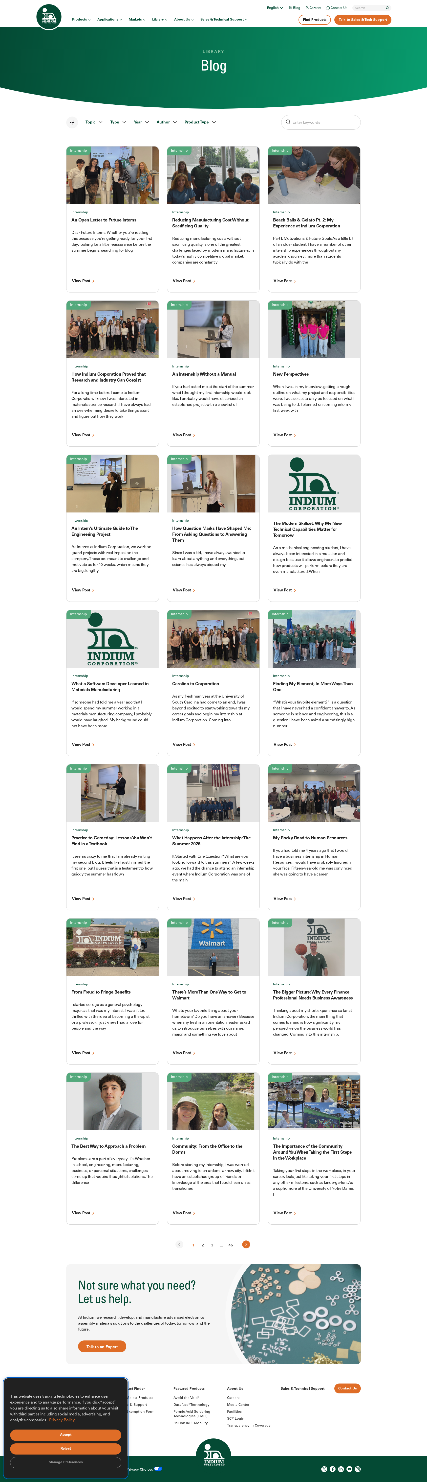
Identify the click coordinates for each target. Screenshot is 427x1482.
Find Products (314, 20)
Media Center (238, 1405)
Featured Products (189, 1389)
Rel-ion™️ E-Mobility (190, 1423)
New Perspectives (291, 374)
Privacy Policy (62, 1420)
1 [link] (193, 1245)
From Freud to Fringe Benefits (101, 992)
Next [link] (246, 1244)
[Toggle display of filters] (72, 122)
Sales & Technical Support (222, 20)
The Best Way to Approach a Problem (108, 1146)
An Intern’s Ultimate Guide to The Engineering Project (104, 532)
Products (79, 20)
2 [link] (203, 1245)
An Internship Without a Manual (204, 374)
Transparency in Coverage (249, 1426)
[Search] (387, 8)
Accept (66, 1435)
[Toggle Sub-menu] (281, 7)
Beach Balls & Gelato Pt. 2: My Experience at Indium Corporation (306, 223)
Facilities (234, 1412)
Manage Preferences (66, 1462)
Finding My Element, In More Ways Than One (313, 687)
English (273, 8)
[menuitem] (275, 8)
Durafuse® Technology (191, 1405)
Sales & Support (133, 1405)
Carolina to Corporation (195, 684)
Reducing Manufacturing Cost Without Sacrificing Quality (210, 223)
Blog (296, 8)
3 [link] (212, 1245)
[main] (213, 682)
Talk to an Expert (102, 1347)
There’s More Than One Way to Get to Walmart (209, 995)
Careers (315, 8)
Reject (66, 1449)
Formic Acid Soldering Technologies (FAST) (191, 1414)
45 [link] (231, 1245)
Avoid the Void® (186, 1398)
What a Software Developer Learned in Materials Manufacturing (110, 687)
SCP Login (235, 1419)
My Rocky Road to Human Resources (310, 838)
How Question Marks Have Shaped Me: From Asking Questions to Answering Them (211, 535)
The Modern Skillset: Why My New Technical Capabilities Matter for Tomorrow (307, 530)
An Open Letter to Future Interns (103, 220)
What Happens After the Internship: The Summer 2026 (211, 841)
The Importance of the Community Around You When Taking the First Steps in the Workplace (312, 1152)
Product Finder (132, 1389)
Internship (78, 151)
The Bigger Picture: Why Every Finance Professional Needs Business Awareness (313, 995)
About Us (182, 20)
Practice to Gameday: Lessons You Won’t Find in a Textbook (111, 841)
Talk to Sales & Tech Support (363, 20)
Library (158, 20)
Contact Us (339, 8)
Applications (107, 20)
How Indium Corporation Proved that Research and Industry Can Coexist (108, 377)
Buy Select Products (136, 1398)
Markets (135, 20)
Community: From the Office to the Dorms (207, 1149)
